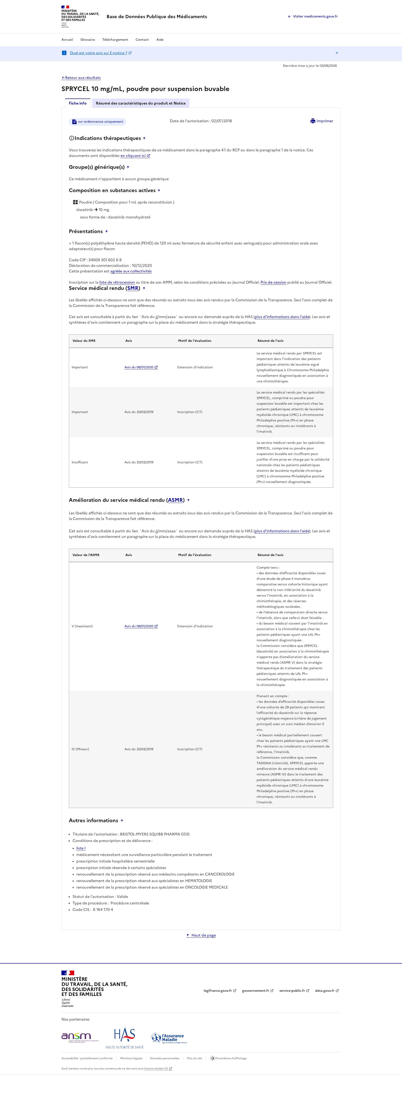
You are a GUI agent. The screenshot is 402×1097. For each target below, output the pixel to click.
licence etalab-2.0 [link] (156, 1068)
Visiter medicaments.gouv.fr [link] (315, 16)
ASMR (175, 500)
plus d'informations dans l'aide (282, 316)
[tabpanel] (201, 518)
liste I (81, 848)
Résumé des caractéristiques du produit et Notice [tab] (141, 103)
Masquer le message (337, 53)
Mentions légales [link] (131, 1058)
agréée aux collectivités (131, 271)
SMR (132, 288)
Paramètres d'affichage (231, 1058)
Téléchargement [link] (115, 39)
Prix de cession (273, 282)
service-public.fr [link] (292, 990)
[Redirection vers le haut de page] (145, 138)
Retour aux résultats (83, 77)
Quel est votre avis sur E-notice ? (98, 53)
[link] (157, 16)
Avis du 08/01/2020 (138, 367)
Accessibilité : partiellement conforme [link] (87, 1058)
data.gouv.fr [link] (325, 990)
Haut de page (203, 935)
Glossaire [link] (87, 39)
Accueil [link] (67, 39)
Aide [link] (160, 39)
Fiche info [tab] (78, 103)
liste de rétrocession (117, 282)
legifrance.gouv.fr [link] (218, 990)
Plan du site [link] (194, 1058)
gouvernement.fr (255, 990)
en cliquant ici (133, 155)
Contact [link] (142, 39)
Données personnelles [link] (164, 1058)
